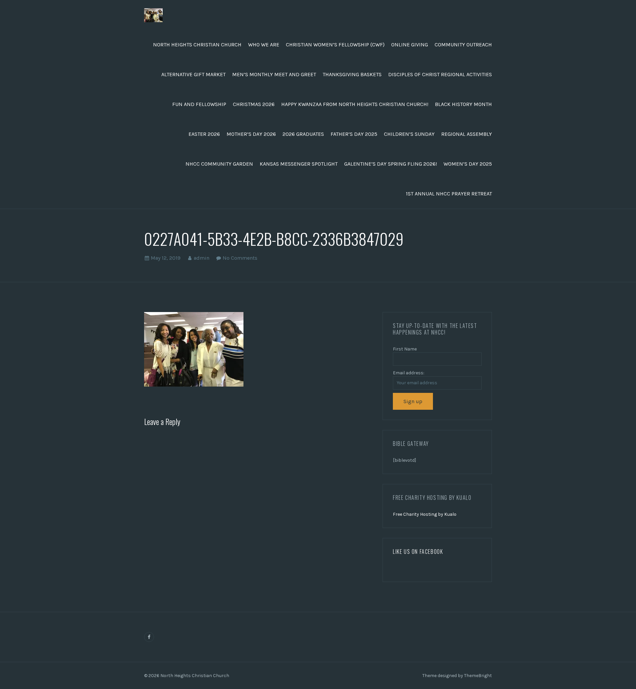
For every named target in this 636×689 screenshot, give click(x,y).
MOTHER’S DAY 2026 (251, 134)
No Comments (240, 258)
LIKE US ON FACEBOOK (418, 552)
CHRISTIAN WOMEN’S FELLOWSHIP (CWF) (335, 44)
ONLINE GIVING (409, 44)
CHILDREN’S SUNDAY (409, 134)
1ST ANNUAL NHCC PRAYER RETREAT (449, 193)
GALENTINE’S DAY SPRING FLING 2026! (390, 164)
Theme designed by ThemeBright (457, 675)
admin (201, 258)
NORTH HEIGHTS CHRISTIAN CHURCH (197, 44)
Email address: (408, 373)
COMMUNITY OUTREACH (463, 44)
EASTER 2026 (204, 134)
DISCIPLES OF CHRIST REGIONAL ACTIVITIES (440, 74)
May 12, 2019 (166, 258)
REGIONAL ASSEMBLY (466, 134)
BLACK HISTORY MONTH (463, 104)
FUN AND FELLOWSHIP (199, 104)
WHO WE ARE (263, 44)
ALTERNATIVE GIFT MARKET (193, 74)
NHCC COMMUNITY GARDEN (219, 164)
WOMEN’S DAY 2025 (468, 164)
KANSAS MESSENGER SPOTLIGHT (299, 164)
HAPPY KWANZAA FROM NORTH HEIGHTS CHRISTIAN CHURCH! (354, 104)
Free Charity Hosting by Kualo (424, 514)
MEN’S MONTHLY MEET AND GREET (274, 74)
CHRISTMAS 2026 (254, 104)
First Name (405, 349)
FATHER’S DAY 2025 (354, 134)
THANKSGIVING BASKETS (352, 74)
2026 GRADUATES (303, 134)
